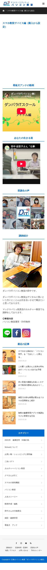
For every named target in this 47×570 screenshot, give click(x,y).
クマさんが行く (11, 475)
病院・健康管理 (11, 518)
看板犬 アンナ (11, 525)
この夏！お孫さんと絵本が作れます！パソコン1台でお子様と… (31, 369)
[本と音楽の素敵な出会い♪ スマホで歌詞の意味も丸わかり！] (9, 387)
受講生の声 (34, 547)
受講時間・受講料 (21, 547)
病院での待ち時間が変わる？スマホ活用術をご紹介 (31, 399)
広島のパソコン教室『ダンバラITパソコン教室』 (28, 559)
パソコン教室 (10, 490)
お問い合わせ (23, 550)
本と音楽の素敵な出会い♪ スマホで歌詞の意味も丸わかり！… (31, 383)
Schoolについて (11, 447)
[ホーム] (3, 10)
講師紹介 (9, 547)
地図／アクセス (10, 550)
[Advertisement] (23, 56)
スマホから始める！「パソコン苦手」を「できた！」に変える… (31, 354)
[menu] (43, 3)
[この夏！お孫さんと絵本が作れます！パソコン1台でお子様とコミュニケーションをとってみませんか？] (9, 371)
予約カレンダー (36, 550)
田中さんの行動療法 (13, 511)
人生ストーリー (11, 497)
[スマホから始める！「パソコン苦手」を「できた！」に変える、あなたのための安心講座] (9, 356)
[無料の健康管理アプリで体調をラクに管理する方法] (9, 417)
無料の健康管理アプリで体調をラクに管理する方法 (31, 414)
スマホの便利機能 (12, 483)
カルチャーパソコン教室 (15, 468)
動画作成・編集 (11, 504)
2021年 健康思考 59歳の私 (17, 440)
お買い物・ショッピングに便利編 (18, 454)
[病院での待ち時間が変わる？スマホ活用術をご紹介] (9, 402)
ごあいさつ (9, 461)
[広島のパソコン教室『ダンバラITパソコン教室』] (18, 3)
